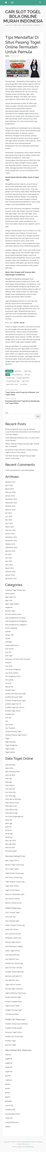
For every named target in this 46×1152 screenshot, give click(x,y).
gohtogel (8, 1101)
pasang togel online (12, 1114)
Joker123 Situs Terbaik (13, 967)
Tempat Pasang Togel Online (16, 735)
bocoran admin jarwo (13, 614)
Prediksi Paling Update (13, 1028)
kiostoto (8, 1054)
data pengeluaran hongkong (15, 621)
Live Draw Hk (10, 789)
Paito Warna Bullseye (13, 799)
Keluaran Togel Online (13, 1032)
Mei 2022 (8, 561)
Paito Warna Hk (11, 806)
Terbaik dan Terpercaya (14, 963)
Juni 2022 (8, 558)
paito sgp (8, 823)
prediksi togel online (13, 711)
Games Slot (9, 635)
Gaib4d (8, 631)
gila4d (7, 1084)
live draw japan (11, 851)
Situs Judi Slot (10, 917)
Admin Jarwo (10, 593)
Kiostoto (27, 375)
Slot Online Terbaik (12, 899)
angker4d (8, 1059)
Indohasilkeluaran (12, 645)
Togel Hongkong (11, 745)
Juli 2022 (8, 554)
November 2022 (11, 540)
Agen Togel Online (12, 604)
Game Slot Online (11, 929)
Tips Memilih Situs (12, 959)
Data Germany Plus (12, 771)
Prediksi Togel (10, 1041)
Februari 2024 (10, 492)
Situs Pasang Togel (12, 921)
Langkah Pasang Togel (13, 1010)
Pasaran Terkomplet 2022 (14, 894)
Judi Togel (9, 656)
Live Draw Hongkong (12, 669)
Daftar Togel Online (12, 951)
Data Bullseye (10, 765)
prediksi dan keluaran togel (15, 693)
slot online (9, 724)
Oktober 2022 (10, 544)
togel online (25, 381)
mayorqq (8, 1080)
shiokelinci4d (10, 1109)
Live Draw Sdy (10, 792)
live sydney (9, 680)
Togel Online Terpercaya (14, 873)
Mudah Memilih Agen (13, 997)
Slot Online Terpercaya (13, 877)
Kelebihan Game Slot (13, 938)
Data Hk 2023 (10, 775)
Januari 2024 (10, 496)
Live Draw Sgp (10, 796)
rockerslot (9, 1118)
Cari (6, 413)
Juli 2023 (8, 513)
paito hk (8, 827)
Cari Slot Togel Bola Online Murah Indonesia (23, 16)
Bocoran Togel (10, 1045)
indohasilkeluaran (17, 375)
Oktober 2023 (10, 506)
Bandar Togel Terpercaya (14, 865)
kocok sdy (8, 837)
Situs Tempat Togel (12, 912)
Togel (7, 738)
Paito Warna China (12, 803)
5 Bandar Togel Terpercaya (15, 590)
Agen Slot (8, 600)
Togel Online (27, 371)
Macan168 (9, 687)
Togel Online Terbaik (13, 984)
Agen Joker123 (10, 597)
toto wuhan (23, 384)
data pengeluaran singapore (16, 625)
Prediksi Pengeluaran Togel (15, 700)
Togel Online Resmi (12, 890)
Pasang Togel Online (23, 378)
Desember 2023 (11, 499)
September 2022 (11, 547)
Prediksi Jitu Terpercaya (14, 1036)
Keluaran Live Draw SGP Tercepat (17, 659)
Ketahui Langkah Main (13, 1001)
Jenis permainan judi (13, 934)
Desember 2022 (11, 537)
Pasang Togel (23, 113)
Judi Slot (8, 652)
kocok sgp (9, 834)
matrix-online (19, 323)
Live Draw (9, 666)
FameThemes (29, 1147)
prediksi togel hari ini (13, 704)
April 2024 (9, 485)
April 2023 (9, 523)
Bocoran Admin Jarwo (13, 903)
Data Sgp (8, 782)
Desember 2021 (11, 578)
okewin (7, 1126)
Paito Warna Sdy (11, 809)
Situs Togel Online (12, 869)
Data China (9, 768)
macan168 (9, 1105)
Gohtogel (8, 642)
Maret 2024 (9, 489)
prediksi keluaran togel (13, 697)
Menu (11, 2)
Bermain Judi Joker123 (13, 976)
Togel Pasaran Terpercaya (15, 882)
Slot (6, 721)
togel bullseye (10, 742)
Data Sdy (8, 778)
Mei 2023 (8, 520)
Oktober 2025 (10, 482)
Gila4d (7, 638)
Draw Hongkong (11, 628)
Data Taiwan (9, 785)
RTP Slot (8, 718)
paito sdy (8, 820)
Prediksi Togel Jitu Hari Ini (14, 707)
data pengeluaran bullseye (15, 618)
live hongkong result (12, 676)
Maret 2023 (9, 527)
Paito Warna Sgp (11, 813)
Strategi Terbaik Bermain (14, 972)
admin (7, 56)
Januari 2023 (10, 534)
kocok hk (8, 830)
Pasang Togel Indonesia (14, 989)
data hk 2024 (10, 847)
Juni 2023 (8, 516)
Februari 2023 (10, 530)
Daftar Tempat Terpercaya (15, 925)
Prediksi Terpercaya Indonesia (16, 1024)
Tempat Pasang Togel (13, 381)
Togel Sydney (10, 752)
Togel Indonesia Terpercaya (15, 993)
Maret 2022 (9, 568)
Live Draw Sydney (11, 673)
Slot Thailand (10, 728)
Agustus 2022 (10, 551)
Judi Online (18, 371)
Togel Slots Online (12, 886)
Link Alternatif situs (12, 955)
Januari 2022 (10, 575)
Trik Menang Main (12, 1014)
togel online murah (12, 384)
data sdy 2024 (10, 840)
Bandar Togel (10, 611)
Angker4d (8, 607)
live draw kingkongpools (14, 816)
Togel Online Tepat (12, 1006)
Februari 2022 (10, 572)
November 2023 (11, 503)
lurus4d (8, 683)
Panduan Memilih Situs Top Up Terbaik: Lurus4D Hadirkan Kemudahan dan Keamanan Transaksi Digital (22, 431)
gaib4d (7, 1076)
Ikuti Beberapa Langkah (14, 946)
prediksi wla (9, 714)
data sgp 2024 (10, 844)
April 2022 (9, 565)
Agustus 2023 (10, 509)
